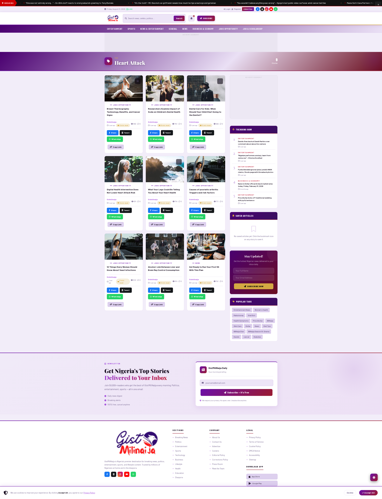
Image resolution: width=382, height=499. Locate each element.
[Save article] (138, 81)
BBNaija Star (239, 331)
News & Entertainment (152, 28)
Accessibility (254, 455)
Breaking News (181, 437)
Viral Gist (251, 315)
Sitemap (252, 459)
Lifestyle (178, 464)
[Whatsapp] (133, 474)
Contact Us (217, 442)
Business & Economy (203, 28)
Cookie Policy (255, 446)
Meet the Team (218, 468)
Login (228, 9)
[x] (262, 9)
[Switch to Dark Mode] (374, 477)
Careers (215, 451)
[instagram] (267, 9)
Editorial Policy (218, 455)
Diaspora (179, 477)
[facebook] (258, 9)
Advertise (248, 9)
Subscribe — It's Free (238, 392)
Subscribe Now (255, 286)
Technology (180, 455)
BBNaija (270, 321)
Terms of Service (256, 442)
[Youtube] (126, 474)
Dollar (248, 326)
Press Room (217, 464)
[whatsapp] (276, 9)
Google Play (257, 483)
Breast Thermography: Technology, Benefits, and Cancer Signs (123, 111)
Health (178, 468)
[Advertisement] (191, 43)
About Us (216, 437)
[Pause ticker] (378, 4)
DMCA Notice (254, 451)
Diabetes (257, 337)
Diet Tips (267, 326)
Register (237, 9)
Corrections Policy (220, 459)
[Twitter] (113, 474)
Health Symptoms (241, 321)
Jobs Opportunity (228, 28)
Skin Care (237, 326)
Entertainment (115, 28)
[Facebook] (107, 474)
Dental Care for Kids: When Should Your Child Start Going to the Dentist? (205, 111)
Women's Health (261, 310)
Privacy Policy (89, 493)
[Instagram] (120, 474)
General (173, 28)
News (185, 28)
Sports (131, 28)
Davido (236, 337)
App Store (256, 476)
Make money (239, 315)
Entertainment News (242, 310)
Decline (350, 493)
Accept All (369, 493)
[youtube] (271, 9)
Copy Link (117, 147)
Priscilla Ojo (258, 321)
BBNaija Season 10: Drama (258, 331)
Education (179, 473)
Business (179, 459)
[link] (253, 143)
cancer (246, 337)
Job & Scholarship (252, 28)
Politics (178, 442)
